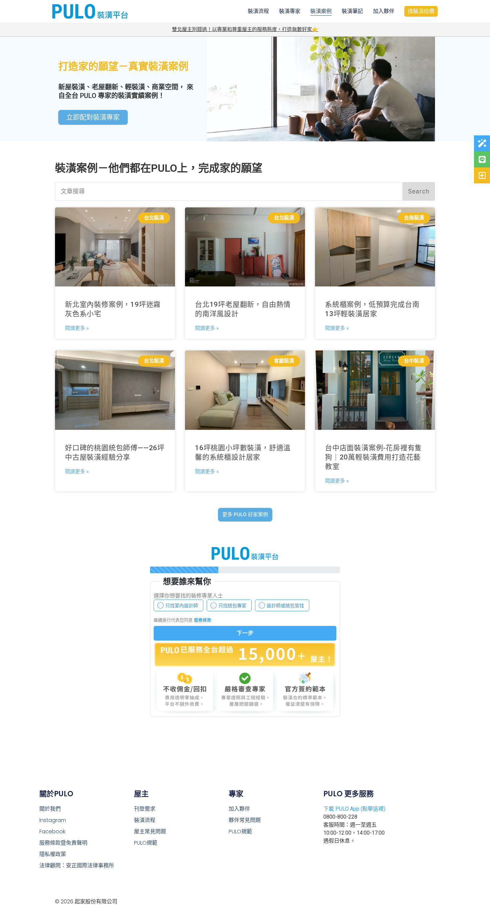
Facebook (52, 831)
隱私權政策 (52, 854)
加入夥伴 (383, 11)
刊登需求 (144, 809)
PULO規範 (145, 843)
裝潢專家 (289, 11)
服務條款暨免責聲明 (63, 843)
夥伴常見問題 (245, 820)
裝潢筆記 (352, 11)
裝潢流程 (258, 11)
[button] (245, 515)
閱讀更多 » (77, 328)
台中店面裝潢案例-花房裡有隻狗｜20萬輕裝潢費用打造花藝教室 (373, 457)
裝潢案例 (321, 11)
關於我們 (50, 809)
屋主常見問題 (150, 831)
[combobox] (229, 191)
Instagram (52, 820)
